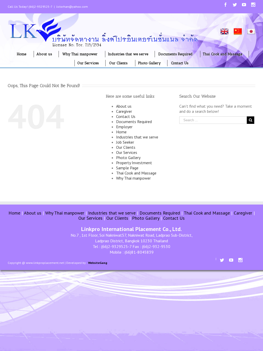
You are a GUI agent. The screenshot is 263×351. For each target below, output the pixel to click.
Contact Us (125, 116)
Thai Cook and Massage (136, 173)
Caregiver (124, 111)
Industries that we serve (137, 137)
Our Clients (125, 147)
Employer (124, 126)
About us (124, 106)
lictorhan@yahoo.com (72, 6)
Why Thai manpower (133, 178)
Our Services (126, 152)
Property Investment (134, 162)
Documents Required (134, 121)
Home (121, 131)
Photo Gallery (128, 157)
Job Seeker (125, 142)
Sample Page (127, 167)
